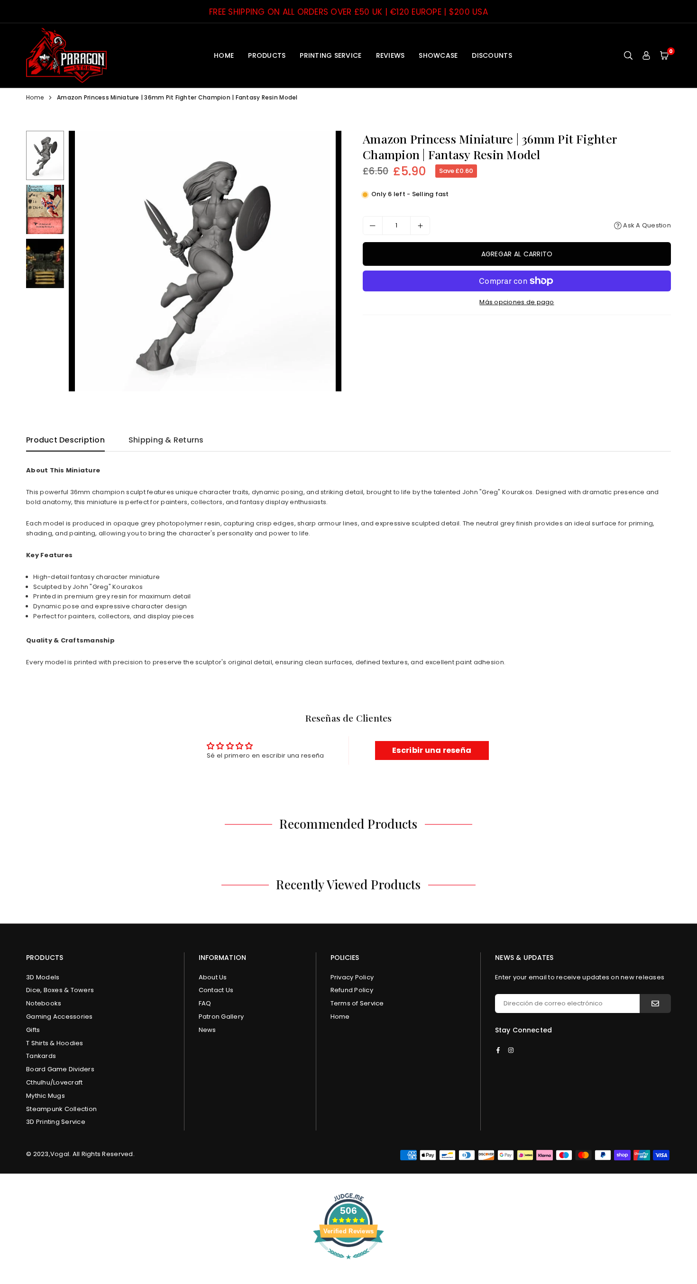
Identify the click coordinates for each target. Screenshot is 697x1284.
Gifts (33, 1029)
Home (224, 55)
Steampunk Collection (61, 1108)
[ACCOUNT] (646, 55)
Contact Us (216, 990)
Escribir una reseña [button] (431, 750)
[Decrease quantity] (372, 226)
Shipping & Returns (166, 439)
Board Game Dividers (60, 1069)
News (207, 1029)
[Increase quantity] (420, 226)
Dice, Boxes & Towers (60, 990)
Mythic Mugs (45, 1095)
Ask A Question (646, 225)
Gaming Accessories (59, 1016)
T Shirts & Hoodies (54, 1043)
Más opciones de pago (516, 302)
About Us (213, 977)
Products (266, 55)
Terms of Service (357, 1003)
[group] (205, 261)
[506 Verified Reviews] (348, 1264)
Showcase (438, 55)
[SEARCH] (628, 55)
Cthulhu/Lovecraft (54, 1082)
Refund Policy (351, 990)
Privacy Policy (352, 977)
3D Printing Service (55, 1121)
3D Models (42, 977)
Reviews (390, 55)
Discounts (492, 55)
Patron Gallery (221, 1016)
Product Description (65, 439)
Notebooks (43, 1003)
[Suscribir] (655, 1003)
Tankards (41, 1055)
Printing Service (330, 55)
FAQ (205, 1003)
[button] (664, 55)
